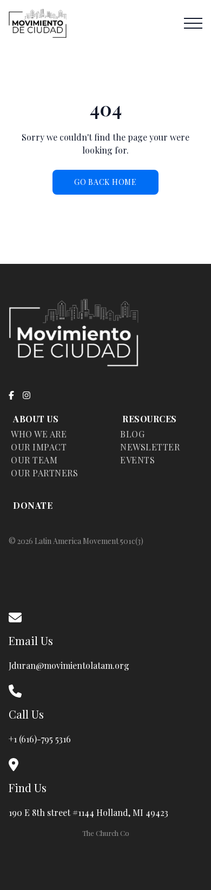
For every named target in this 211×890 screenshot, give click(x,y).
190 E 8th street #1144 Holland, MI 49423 (91, 812)
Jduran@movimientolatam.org (69, 665)
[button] (193, 23)
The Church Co (105, 833)
